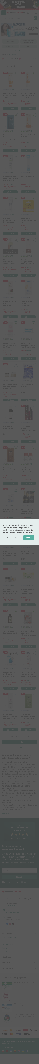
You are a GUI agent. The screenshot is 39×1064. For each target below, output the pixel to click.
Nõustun (29, 537)
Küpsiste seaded (13, 537)
